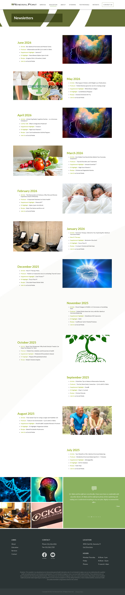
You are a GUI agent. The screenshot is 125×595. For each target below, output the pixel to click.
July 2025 (73, 450)
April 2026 (24, 115)
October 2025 (26, 342)
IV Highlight (24, 356)
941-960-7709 (50, 547)
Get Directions (88, 547)
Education (14, 547)
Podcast (23, 351)
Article (23, 346)
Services (14, 551)
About (13, 544)
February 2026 (27, 191)
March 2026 (75, 153)
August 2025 (25, 413)
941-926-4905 (52, 544)
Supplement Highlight (27, 354)
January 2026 (76, 228)
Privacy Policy (79, 591)
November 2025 (77, 303)
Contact (14, 554)
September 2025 (78, 377)
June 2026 (24, 42)
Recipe (23, 359)
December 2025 (28, 266)
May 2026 (73, 79)
